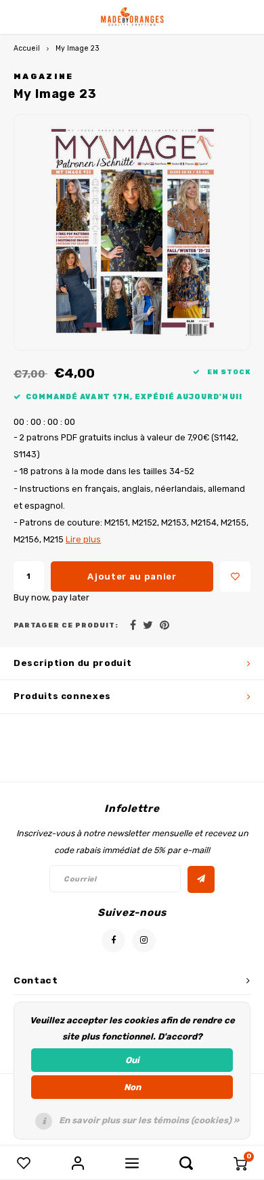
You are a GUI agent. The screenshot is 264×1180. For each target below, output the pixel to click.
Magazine (44, 76)
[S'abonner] (201, 879)
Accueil (27, 48)
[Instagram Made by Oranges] (144, 940)
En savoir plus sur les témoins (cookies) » (149, 1120)
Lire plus (83, 539)
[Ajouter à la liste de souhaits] (235, 576)
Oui (132, 1060)
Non (132, 1087)
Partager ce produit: (66, 625)
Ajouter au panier (131, 576)
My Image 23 (78, 48)
